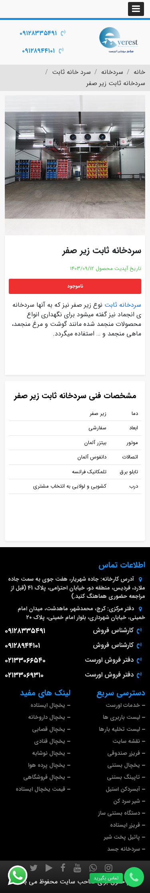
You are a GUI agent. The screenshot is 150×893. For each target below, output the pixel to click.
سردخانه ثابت (122, 305)
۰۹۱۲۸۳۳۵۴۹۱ (38, 33)
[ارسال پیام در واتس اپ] (22, 875)
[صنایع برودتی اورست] (118, 39)
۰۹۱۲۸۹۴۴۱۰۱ (38, 51)
